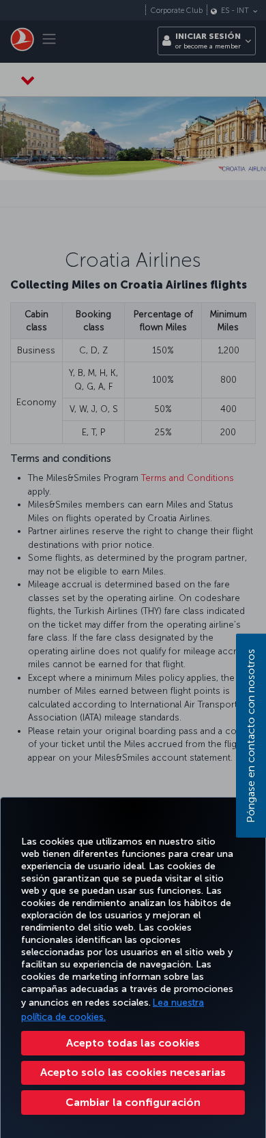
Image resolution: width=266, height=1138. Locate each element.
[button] (133, 1102)
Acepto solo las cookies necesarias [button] (133, 1072)
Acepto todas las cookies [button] (133, 1042)
